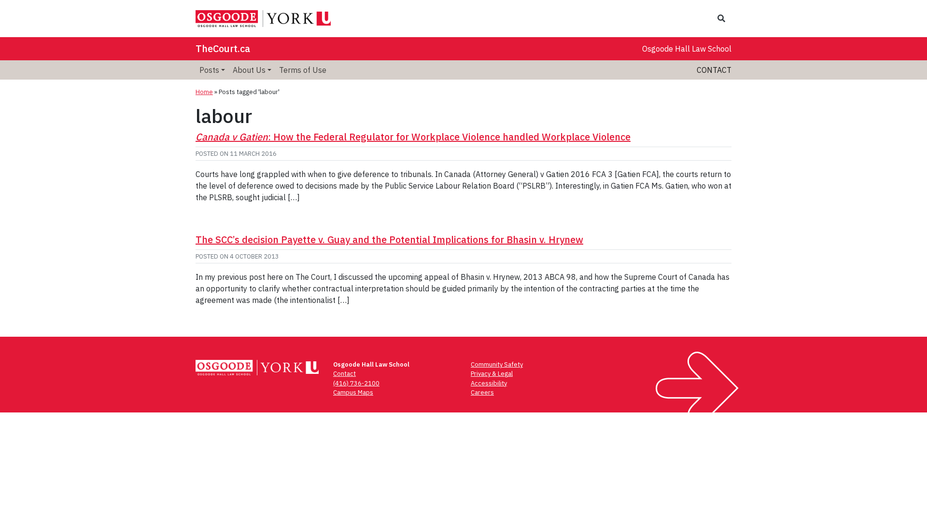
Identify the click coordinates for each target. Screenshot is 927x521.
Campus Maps (353, 392)
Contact (714, 70)
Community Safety (497, 364)
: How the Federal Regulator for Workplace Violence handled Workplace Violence (413, 136)
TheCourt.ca (223, 48)
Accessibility (489, 383)
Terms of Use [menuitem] (302, 70)
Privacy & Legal (492, 374)
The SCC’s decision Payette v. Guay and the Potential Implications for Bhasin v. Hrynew (389, 239)
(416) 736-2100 (356, 383)
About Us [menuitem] (249, 70)
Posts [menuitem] (209, 70)
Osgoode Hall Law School (686, 49)
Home (204, 92)
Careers (482, 392)
